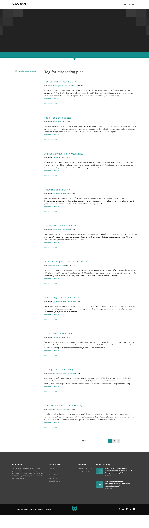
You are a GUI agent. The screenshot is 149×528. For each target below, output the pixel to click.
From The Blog (103, 465)
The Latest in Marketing (68, 85)
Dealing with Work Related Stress (61, 226)
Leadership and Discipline (57, 190)
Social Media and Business (57, 118)
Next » (84, 441)
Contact (52, 472)
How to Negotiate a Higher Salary (61, 297)
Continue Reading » (51, 99)
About (51, 469)
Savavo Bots (53, 478)
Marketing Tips (57, 85)
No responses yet (50, 104)
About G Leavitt (54, 481)
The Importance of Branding (58, 369)
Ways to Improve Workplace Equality (63, 405)
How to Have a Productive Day (60, 82)
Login (123, 4)
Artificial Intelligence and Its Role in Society (66, 261)
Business (55, 193)
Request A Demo (54, 475)
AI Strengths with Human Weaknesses (63, 154)
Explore (131, 4)
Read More (108, 475)
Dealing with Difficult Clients (59, 333)
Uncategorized (57, 157)
